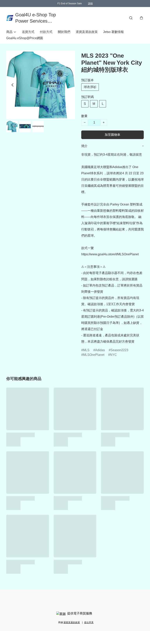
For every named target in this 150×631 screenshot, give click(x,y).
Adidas (100, 350)
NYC (113, 354)
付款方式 (46, 31)
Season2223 (119, 350)
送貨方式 (28, 31)
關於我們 (64, 31)
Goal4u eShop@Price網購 (24, 38)
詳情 (90, 3)
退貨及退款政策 (87, 31)
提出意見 (89, 622)
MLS (86, 350)
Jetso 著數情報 (113, 31)
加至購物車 (112, 134)
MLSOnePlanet (93, 354)
